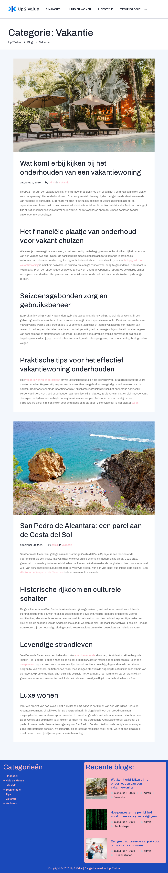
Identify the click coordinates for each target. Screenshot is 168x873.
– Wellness (10, 803)
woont (136, 402)
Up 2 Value (28, 9)
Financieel (54, 9)
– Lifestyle (9, 785)
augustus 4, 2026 (124, 822)
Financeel (12, 776)
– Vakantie (9, 798)
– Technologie (12, 789)
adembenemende (84, 655)
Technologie (130, 9)
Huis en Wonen (80, 9)
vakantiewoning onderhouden (42, 379)
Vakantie (64, 182)
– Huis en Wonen (13, 780)
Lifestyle (105, 9)
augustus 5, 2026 (124, 793)
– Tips (7, 794)
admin (52, 182)
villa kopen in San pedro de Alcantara (41, 572)
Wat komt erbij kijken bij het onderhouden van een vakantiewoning (130, 783)
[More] (145, 9)
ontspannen (27, 664)
